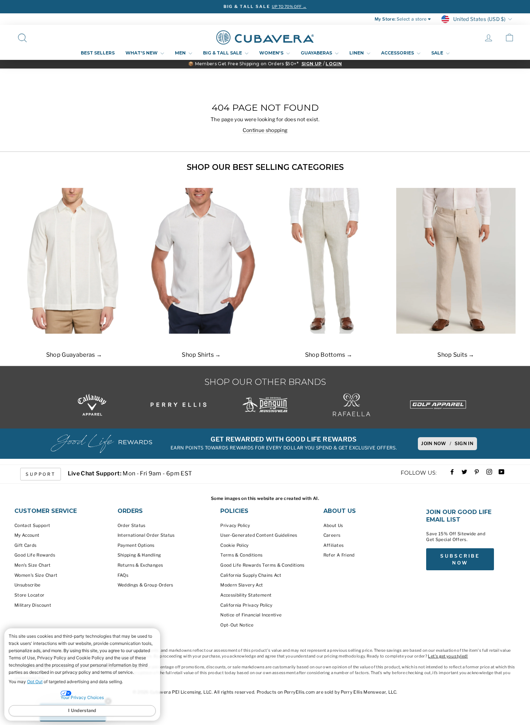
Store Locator (29, 595)
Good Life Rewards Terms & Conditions (262, 565)
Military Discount (32, 605)
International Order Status (146, 535)
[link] (509, 37)
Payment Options (136, 545)
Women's (271, 53)
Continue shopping (265, 130)
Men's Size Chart (32, 565)
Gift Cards (25, 545)
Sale (437, 53)
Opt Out (35, 681)
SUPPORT (41, 474)
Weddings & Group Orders (145, 585)
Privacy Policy (235, 525)
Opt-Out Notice (236, 625)
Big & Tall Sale (223, 53)
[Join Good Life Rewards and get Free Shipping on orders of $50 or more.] (101, 443)
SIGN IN (464, 443)
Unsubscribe (27, 585)
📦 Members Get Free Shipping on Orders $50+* (243, 63)
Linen (357, 53)
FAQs (123, 575)
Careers (331, 535)
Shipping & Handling (139, 555)
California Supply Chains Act (250, 575)
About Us (333, 525)
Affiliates (333, 545)
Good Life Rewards (34, 555)
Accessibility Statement (245, 595)
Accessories (398, 53)
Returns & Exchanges (140, 565)
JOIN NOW (433, 443)
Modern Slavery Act (241, 585)
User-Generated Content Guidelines (258, 535)
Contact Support (32, 525)
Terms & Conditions (241, 555)
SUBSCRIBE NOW (460, 559)
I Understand (82, 710)
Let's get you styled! (448, 656)
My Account (27, 535)
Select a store (412, 19)
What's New (142, 53)
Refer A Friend (339, 555)
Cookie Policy (234, 545)
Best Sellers (98, 53)
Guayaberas (317, 53)
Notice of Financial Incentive (251, 615)
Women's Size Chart (35, 575)
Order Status (132, 525)
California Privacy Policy (246, 605)
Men (181, 53)
